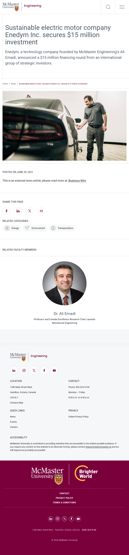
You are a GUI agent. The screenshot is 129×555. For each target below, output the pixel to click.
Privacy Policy (64, 498)
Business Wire (77, 180)
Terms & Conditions (64, 502)
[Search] (108, 7)
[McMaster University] (64, 474)
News (13, 84)
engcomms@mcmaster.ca (98, 447)
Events (13, 422)
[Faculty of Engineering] (22, 6)
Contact (78, 493)
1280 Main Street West (21, 387)
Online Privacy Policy (78, 416)
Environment (38, 228)
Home (5, 84)
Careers (14, 427)
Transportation (65, 228)
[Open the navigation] (122, 7)
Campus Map (16, 402)
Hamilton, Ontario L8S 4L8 (67, 530)
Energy (15, 228)
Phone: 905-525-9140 (79, 387)
